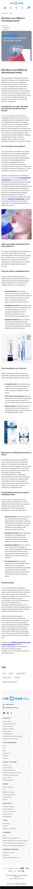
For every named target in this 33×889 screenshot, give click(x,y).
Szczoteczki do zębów (9, 724)
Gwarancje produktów (9, 794)
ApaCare (5, 755)
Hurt (4, 789)
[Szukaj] (11, 8)
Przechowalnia (7, 816)
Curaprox (5, 758)
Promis (5, 746)
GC (4, 748)
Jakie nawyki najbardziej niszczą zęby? (14, 845)
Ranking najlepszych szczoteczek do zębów (15, 840)
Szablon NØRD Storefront (16, 878)
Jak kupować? (7, 765)
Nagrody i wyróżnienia (9, 828)
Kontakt (5, 799)
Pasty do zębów (6, 27)
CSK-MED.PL (4, 13)
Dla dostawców (7, 797)
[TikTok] (11, 713)
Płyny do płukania (8, 726)
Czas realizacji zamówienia (10, 775)
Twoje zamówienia (8, 806)
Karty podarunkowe (8, 809)
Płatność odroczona (8, 792)
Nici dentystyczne (8, 734)
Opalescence (7, 753)
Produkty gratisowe (8, 780)
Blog (11, 13)
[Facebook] (4, 713)
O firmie (5, 826)
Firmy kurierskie (7, 777)
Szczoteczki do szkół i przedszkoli (12, 736)
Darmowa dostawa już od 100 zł (12, 772)
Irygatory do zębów (8, 729)
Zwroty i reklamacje (8, 787)
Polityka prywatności (9, 852)
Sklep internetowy (16, 883)
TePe (4, 751)
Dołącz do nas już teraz (16, 199)
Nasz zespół (6, 823)
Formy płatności (7, 767)
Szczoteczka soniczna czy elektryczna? (14, 843)
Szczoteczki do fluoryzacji (10, 738)
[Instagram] (7, 713)
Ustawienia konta (8, 814)
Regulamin (6, 855)
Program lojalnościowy (9, 811)
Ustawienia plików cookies (10, 857)
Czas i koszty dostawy (9, 770)
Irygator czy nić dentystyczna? (11, 838)
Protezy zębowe (7, 731)
